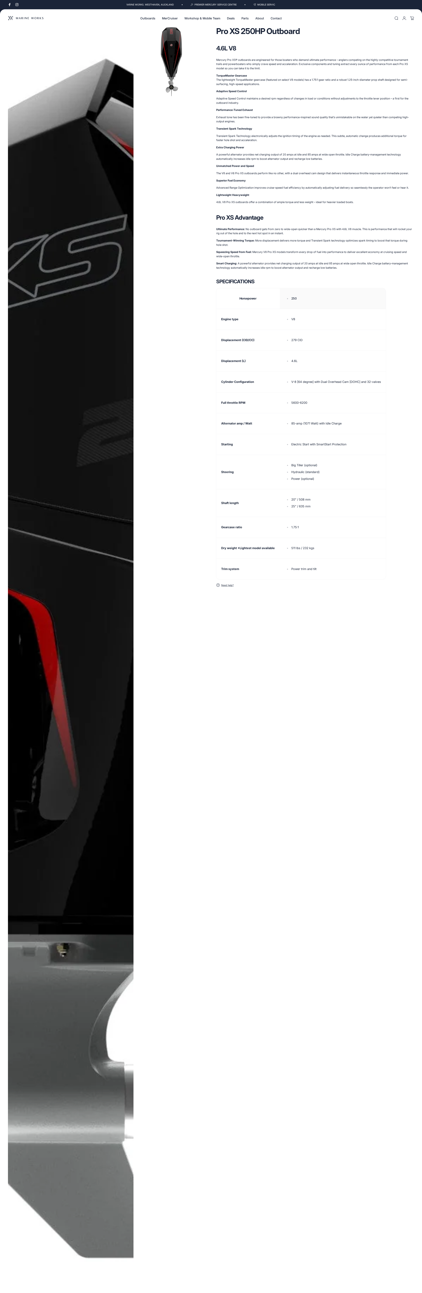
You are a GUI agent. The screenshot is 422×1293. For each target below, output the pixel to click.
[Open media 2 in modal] (171, 61)
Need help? (227, 585)
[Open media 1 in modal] (70, 658)
